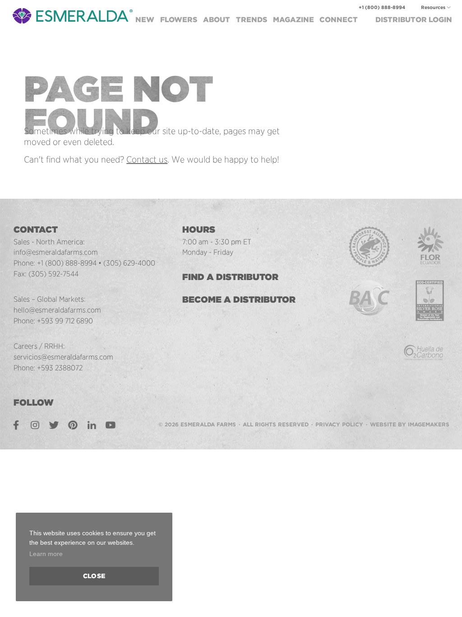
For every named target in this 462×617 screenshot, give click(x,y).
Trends (251, 19)
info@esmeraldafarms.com (56, 252)
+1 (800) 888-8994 (382, 7)
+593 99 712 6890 (65, 320)
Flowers (178, 19)
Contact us (146, 159)
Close (94, 576)
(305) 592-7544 (53, 273)
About (216, 19)
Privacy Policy (339, 424)
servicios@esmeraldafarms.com (63, 356)
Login (413, 19)
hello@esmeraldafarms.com (57, 309)
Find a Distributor (230, 276)
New (144, 19)
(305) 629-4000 (129, 262)
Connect (338, 19)
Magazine (293, 19)
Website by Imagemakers (409, 424)
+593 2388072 (60, 367)
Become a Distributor (239, 299)
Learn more (46, 553)
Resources (433, 7)
